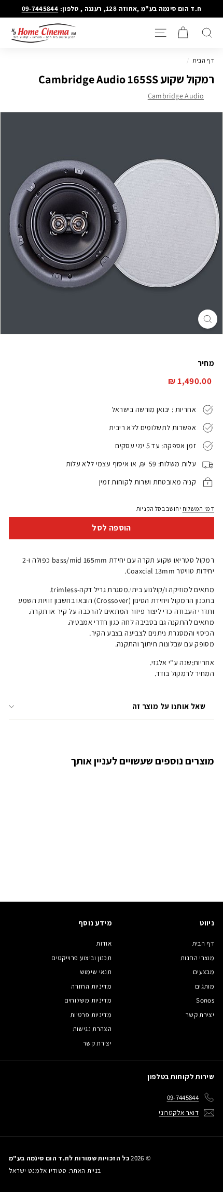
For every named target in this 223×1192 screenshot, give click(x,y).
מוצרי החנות (197, 957)
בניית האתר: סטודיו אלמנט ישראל (55, 1170)
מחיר (206, 363)
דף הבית (203, 60)
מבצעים (203, 971)
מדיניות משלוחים (88, 1000)
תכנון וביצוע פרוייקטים (81, 957)
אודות (104, 943)
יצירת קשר (200, 1014)
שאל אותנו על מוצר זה (169, 706)
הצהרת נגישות (92, 1028)
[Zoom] (207, 319)
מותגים (204, 986)
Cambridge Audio (176, 95)
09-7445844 (40, 8)
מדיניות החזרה (91, 986)
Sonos (205, 1000)
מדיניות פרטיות (91, 1014)
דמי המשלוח (199, 508)
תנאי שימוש (96, 971)
